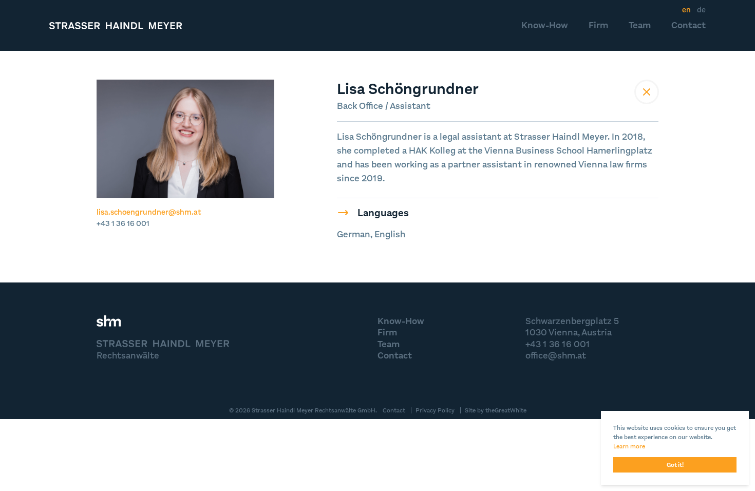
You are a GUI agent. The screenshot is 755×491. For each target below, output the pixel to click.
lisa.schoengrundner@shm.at (149, 212)
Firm (598, 25)
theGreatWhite (505, 410)
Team (640, 25)
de (701, 10)
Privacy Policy (435, 410)
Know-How (544, 25)
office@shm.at (555, 355)
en (686, 10)
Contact (688, 25)
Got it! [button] (675, 465)
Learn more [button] (629, 446)
